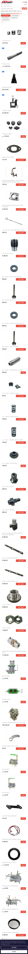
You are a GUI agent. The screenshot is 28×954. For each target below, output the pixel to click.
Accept (14, 951)
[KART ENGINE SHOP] (7, 1)
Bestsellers (14, 17)
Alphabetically (6, 19)
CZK (24, 4)
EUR (26, 4)
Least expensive (15, 15)
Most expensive (6, 17)
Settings (14, 947)
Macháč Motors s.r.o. (16, 13)
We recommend (6, 15)
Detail (23, 43)
